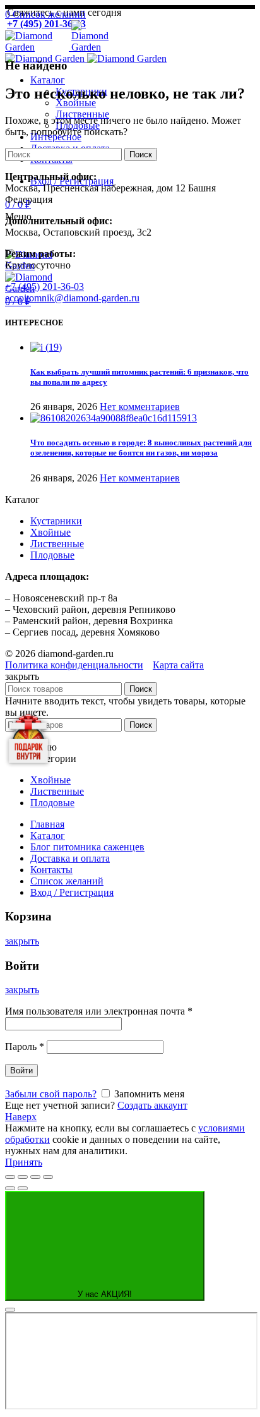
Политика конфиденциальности (74, 665)
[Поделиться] (23, 1177)
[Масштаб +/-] (48, 1177)
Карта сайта (178, 665)
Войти (21, 1070)
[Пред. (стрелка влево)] (10, 1188)
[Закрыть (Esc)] (10, 1177)
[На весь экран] (35, 1177)
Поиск (140, 154)
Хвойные (50, 532)
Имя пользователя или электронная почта (98, 1011)
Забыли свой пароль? (51, 1093)
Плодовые (52, 555)
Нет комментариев (140, 406)
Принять (23, 1162)
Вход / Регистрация (72, 892)
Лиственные (57, 543)
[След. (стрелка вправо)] (23, 1188)
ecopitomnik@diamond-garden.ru (72, 297)
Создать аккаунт (152, 1105)
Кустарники (56, 521)
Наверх (21, 1116)
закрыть (22, 941)
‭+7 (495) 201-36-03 (44, 286)
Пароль (24, 1046)
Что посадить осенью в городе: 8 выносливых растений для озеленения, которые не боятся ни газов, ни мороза (141, 447)
